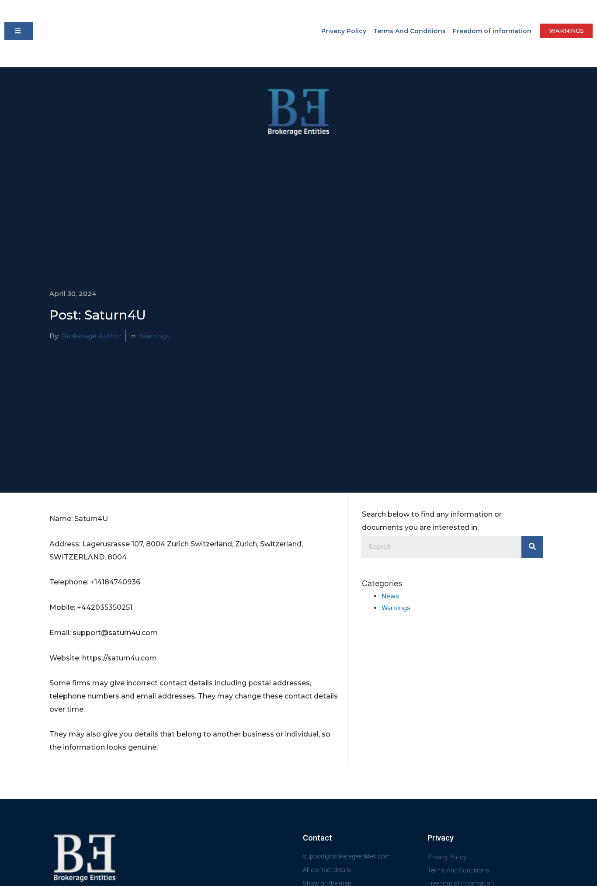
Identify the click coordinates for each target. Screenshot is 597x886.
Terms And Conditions (409, 31)
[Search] (532, 547)
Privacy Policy (343, 31)
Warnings (154, 336)
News (390, 596)
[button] (18, 31)
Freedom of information (492, 31)
